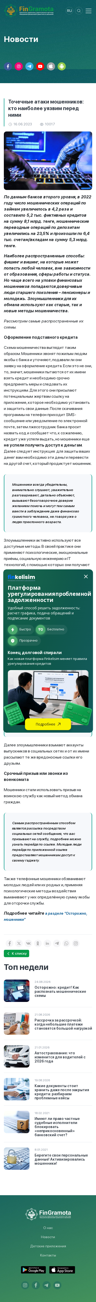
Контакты (48, 1255)
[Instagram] (76, 943)
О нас (48, 1228)
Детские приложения (48, 1246)
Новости (48, 1237)
